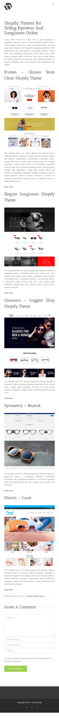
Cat (8, 596)
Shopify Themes (38, 596)
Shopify (29, 596)
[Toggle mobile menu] (53, 4)
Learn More (8, 187)
